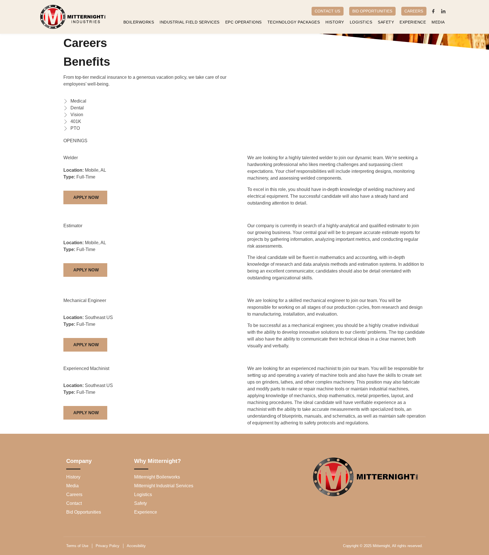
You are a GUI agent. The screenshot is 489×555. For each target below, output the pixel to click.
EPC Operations (243, 22)
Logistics (361, 22)
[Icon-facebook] (433, 11)
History (334, 22)
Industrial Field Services (190, 22)
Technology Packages (293, 22)
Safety (386, 22)
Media (438, 22)
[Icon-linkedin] (443, 11)
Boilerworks (138, 22)
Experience (413, 22)
